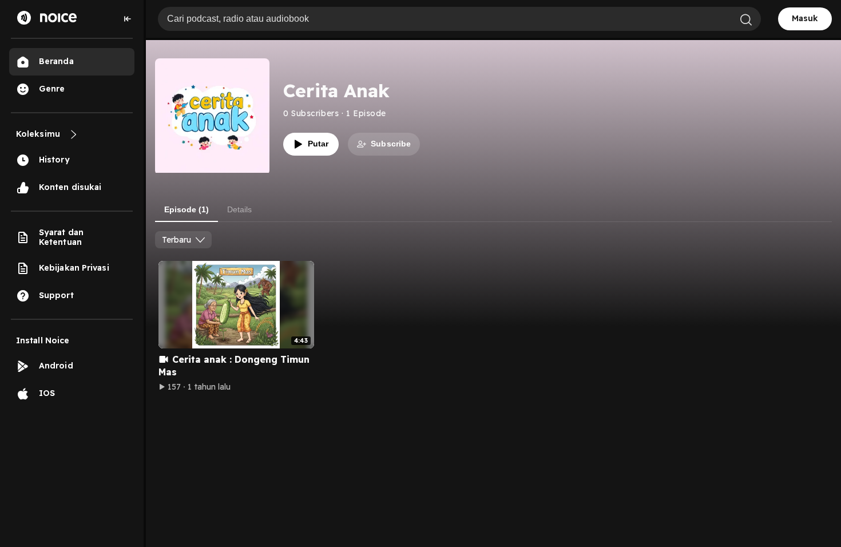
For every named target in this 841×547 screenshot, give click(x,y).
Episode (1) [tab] (186, 209)
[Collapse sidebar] (127, 19)
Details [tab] (239, 209)
